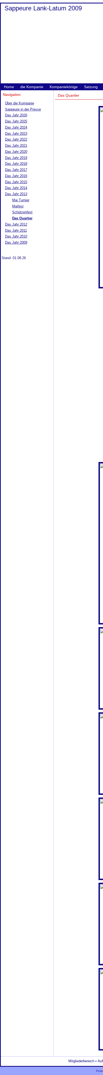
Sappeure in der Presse (23, 109)
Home (9, 87)
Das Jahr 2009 (16, 242)
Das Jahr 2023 (16, 134)
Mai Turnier (20, 200)
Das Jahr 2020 (16, 152)
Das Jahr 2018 (16, 164)
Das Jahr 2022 (16, 139)
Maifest (18, 206)
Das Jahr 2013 (16, 194)
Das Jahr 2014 (16, 188)
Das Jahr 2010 (16, 236)
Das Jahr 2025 (16, 121)
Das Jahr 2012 (16, 224)
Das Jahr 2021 (16, 146)
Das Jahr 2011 (16, 230)
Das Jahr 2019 (16, 158)
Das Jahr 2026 (16, 115)
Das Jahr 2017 (16, 170)
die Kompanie (31, 87)
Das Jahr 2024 (16, 127)
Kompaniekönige (64, 87)
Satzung (91, 87)
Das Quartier (22, 218)
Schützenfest (22, 212)
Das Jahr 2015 (16, 182)
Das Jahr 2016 (16, 176)
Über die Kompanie (19, 103)
